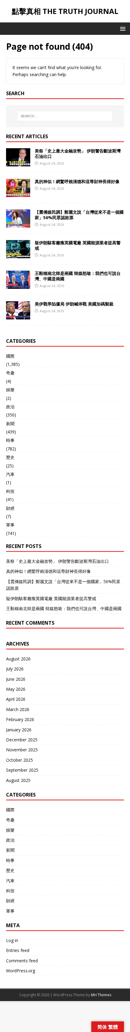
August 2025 (18, 780)
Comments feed (22, 961)
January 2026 (18, 730)
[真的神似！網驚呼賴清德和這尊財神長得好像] (18, 193)
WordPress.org (20, 971)
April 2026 (15, 699)
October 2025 (19, 760)
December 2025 (21, 740)
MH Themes (101, 994)
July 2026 (15, 669)
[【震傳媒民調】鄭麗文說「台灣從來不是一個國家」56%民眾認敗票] (18, 224)
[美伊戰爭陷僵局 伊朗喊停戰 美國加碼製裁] (18, 316)
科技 (10, 491)
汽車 (10, 474)
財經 (10, 508)
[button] (121, 28)
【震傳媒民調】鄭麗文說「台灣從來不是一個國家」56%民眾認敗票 (79, 214)
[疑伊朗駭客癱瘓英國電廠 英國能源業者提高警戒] (18, 254)
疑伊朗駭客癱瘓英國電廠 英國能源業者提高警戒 (78, 245)
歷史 (10, 457)
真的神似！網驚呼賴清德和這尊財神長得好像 (77, 181)
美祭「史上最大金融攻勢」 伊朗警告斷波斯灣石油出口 (78, 153)
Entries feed (17, 950)
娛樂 (10, 389)
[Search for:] (65, 116)
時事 (10, 440)
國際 (10, 356)
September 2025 (22, 770)
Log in (12, 940)
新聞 (10, 423)
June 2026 (15, 679)
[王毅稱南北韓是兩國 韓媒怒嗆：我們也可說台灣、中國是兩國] (18, 285)
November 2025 (22, 750)
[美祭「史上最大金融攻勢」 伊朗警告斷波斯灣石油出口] (18, 162)
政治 (10, 406)
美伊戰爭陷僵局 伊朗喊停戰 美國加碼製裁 (74, 304)
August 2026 (18, 659)
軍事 (10, 525)
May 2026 (15, 689)
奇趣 (10, 373)
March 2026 (17, 709)
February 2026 (20, 719)
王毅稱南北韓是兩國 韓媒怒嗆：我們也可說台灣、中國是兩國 (78, 276)
